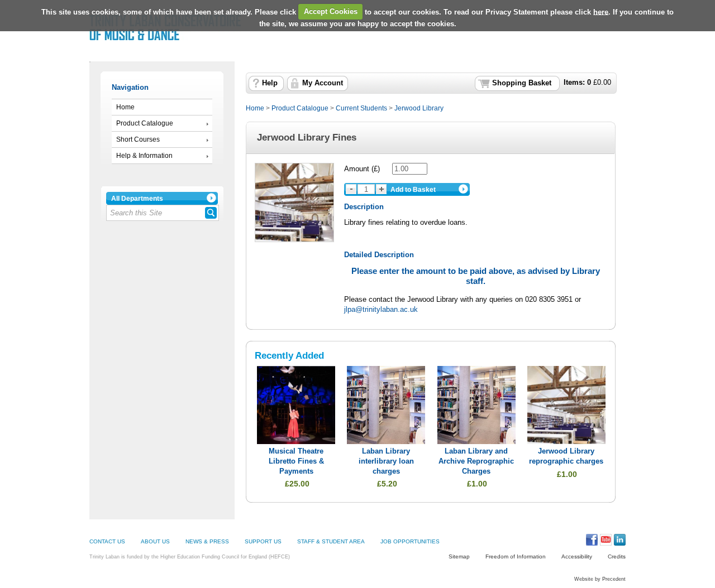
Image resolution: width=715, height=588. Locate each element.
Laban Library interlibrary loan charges (386, 461)
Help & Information (144, 155)
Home (125, 107)
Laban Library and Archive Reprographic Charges (476, 461)
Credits (617, 556)
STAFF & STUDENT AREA (331, 541)
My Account (322, 83)
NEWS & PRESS (207, 541)
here (600, 11)
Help (270, 83)
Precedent (614, 579)
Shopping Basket (521, 83)
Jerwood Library (419, 108)
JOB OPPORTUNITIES (410, 541)
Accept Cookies (331, 11)
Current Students (361, 108)
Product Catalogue (144, 123)
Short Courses (138, 139)
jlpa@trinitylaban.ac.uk (381, 309)
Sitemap (459, 556)
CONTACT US (107, 541)
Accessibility (576, 556)
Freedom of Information (515, 556)
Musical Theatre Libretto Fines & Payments (296, 461)
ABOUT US (155, 541)
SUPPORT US (263, 541)
